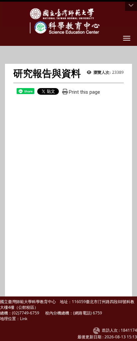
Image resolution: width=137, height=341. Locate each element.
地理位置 (8, 318)
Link (23, 318)
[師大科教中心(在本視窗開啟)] (63, 13)
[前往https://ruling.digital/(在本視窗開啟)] (97, 330)
